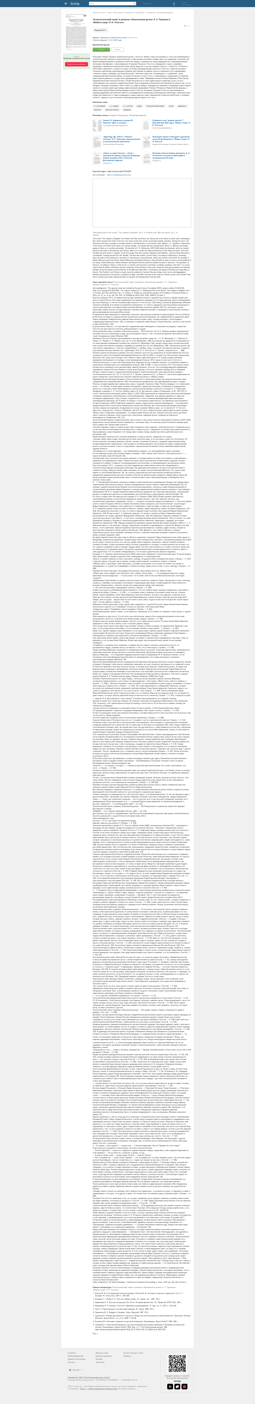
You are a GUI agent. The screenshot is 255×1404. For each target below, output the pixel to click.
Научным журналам (104, 1356)
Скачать (117, 49)
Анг (189, 26)
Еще (94, 1333)
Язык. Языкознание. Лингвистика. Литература (126, 13)
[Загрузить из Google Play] (170, 1386)
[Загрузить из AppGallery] (184, 1386)
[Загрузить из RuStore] (177, 1386)
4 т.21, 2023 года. (115, 40)
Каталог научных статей (133, 1353)
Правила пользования (76, 1359)
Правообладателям (75, 1356)
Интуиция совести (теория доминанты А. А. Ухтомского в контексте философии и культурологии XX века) (171, 155)
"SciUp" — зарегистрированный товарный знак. (99, 1389)
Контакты (71, 1362)
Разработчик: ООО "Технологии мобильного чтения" (89, 1377)
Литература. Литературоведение (160, 13)
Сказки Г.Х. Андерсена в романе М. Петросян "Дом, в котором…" (118, 121)
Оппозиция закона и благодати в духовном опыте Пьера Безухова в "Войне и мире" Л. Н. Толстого (171, 139)
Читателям (100, 1362)
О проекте (72, 1353)
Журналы (127, 1356)
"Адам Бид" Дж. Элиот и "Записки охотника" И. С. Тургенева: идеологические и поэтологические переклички (121, 139)
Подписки (147, 3)
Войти (185, 2)
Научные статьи (99, 13)
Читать (101, 49)
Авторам (99, 1359)
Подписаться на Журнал (76, 64)
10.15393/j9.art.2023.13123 (121, 175)
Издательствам (102, 1353)
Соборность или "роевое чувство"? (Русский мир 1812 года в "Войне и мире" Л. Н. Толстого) (171, 122)
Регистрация (187, 5)
